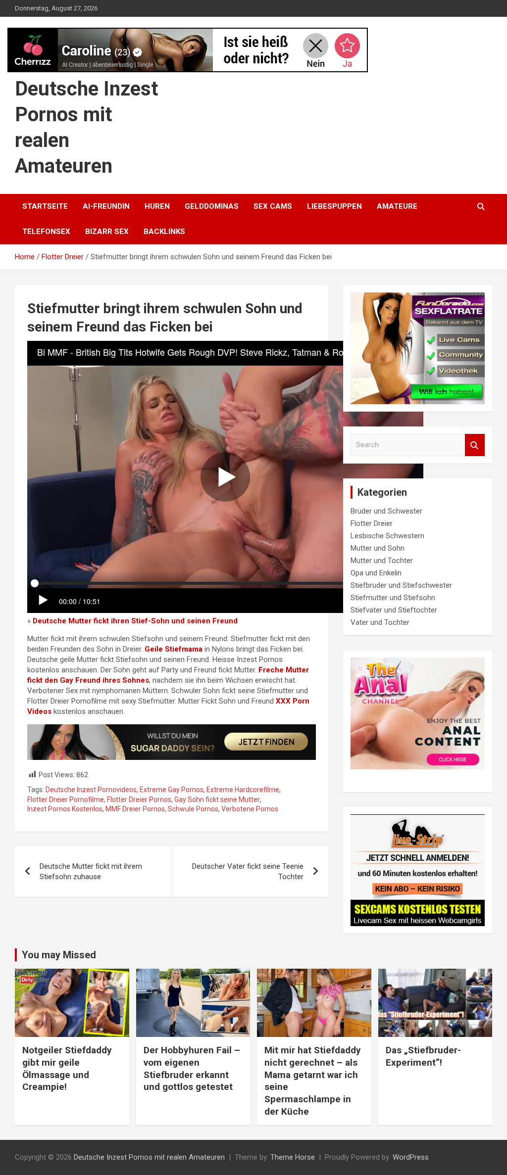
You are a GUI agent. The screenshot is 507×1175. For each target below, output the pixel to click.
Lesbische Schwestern (387, 535)
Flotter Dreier (372, 523)
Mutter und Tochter (382, 560)
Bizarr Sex (107, 231)
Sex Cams (273, 206)
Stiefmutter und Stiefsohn (393, 597)
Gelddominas (212, 206)
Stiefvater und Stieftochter (394, 610)
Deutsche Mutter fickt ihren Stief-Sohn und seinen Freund (135, 620)
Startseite (45, 206)
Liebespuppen (334, 206)
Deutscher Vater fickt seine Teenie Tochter (248, 871)
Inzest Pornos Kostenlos (64, 809)
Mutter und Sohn (378, 548)
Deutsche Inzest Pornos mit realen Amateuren (149, 1157)
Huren (157, 206)
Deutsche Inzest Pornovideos (91, 790)
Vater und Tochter (380, 622)
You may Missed (59, 955)
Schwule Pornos (193, 809)
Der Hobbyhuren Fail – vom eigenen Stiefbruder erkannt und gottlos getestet (192, 1068)
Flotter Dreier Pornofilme (65, 799)
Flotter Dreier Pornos (139, 799)
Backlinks (164, 231)
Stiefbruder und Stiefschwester (401, 585)
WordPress (411, 1157)
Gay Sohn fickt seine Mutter (217, 799)
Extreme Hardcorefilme (242, 790)
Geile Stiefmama (174, 649)
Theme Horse (292, 1157)
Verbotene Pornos (249, 809)
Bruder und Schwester (386, 511)
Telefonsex (46, 231)
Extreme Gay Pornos (171, 790)
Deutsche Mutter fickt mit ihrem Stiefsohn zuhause (91, 871)
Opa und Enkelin (376, 572)
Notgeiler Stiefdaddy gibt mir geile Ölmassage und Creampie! (67, 1068)
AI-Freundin (106, 206)
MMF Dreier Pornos (135, 809)
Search (475, 445)
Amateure (397, 206)
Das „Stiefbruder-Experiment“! (423, 1056)
